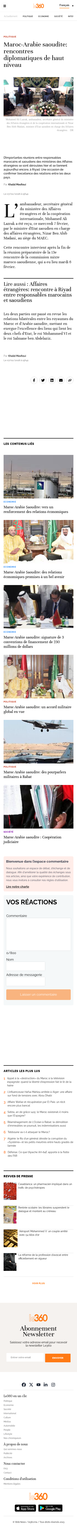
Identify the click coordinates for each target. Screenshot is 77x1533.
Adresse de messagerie (24, 975)
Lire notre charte (17, 886)
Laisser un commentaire (38, 994)
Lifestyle (8, 1434)
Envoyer (57, 1358)
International (10, 1413)
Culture (7, 1417)
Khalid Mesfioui (17, 184)
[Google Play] (50, 1507)
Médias (7, 1421)
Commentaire (16, 916)
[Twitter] (31, 1384)
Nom (10, 959)
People (7, 1430)
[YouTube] (38, 1384)
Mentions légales (12, 1484)
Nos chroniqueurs (12, 1438)
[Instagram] (53, 1384)
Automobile (9, 1426)
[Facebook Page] (24, 1384)
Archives (8, 1457)
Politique (28, 16)
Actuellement (10, 16)
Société (58, 16)
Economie (43, 16)
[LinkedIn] (46, 1384)
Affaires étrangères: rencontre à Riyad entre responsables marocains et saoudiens (38, 292)
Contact (7, 1473)
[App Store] (25, 1507)
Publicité (8, 1453)
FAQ (6, 1468)
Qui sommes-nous (13, 1449)
